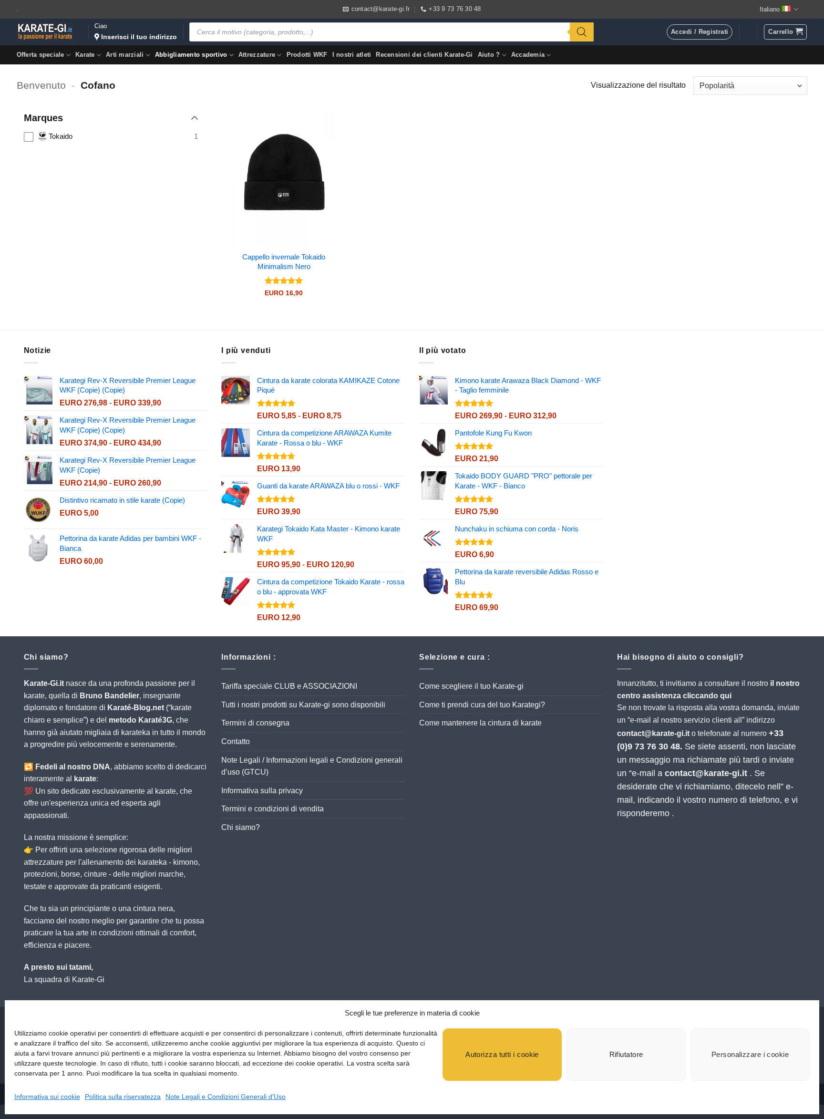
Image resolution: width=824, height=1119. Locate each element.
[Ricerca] (582, 31)
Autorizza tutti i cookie (502, 1054)
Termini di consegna (255, 723)
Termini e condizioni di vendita (272, 809)
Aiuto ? (489, 54)
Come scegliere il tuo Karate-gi (471, 686)
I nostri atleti (351, 54)
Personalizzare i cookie (750, 1054)
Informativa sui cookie (47, 1096)
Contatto (235, 741)
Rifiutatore (626, 1054)
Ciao (135, 31)
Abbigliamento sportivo (191, 54)
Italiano (770, 9)
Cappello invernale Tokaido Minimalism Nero (283, 261)
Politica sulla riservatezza (123, 1096)
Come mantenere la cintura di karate (480, 723)
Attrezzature (256, 54)
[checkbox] (111, 136)
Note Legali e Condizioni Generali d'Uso (225, 1096)
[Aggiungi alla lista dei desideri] (320, 126)
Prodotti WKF (307, 54)
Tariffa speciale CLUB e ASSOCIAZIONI (289, 686)
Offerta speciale (40, 54)
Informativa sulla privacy (262, 791)
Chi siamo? (240, 827)
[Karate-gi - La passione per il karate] (45, 31)
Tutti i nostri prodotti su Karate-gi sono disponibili (303, 705)
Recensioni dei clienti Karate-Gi (424, 54)
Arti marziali (125, 54)
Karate (85, 54)
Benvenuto (41, 85)
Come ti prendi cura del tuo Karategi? (482, 705)
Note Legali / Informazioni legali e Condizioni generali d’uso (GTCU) (311, 766)
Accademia (528, 54)
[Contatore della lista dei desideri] (748, 32)
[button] (785, 32)
